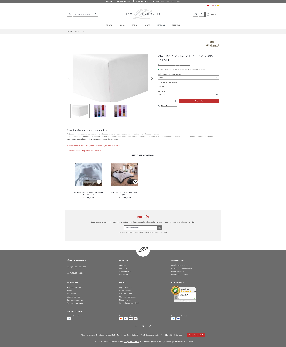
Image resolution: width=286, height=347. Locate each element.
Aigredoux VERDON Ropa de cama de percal (125, 193)
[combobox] (83, 14)
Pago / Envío (124, 268)
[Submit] (159, 227)
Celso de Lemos (125, 294)
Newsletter (123, 274)
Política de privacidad (136, 232)
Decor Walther (125, 290)
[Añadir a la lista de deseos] (99, 182)
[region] (110, 86)
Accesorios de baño (75, 303)
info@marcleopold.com (76, 267)
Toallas (70, 290)
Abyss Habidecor (126, 287)
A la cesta (199, 101)
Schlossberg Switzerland (129, 303)
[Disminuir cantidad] (160, 101)
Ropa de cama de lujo (75, 287)
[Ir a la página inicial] (143, 14)
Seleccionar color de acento (169, 74)
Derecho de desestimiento (181, 268)
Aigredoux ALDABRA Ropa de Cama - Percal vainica (88, 193)
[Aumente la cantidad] (175, 101)
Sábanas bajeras (73, 297)
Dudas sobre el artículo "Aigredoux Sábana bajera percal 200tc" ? (94, 146)
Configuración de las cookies (173, 335)
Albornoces (71, 294)
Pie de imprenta (177, 271)
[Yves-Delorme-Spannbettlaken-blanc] (110, 78)
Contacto (122, 265)
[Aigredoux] (212, 44)
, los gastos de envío (131, 342)
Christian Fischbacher (127, 297)
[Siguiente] (152, 78)
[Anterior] (68, 78)
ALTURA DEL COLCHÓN (167, 83)
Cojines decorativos (75, 300)
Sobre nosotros (125, 271)
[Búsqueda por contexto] (69, 14)
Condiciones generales (180, 265)
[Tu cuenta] (202, 14)
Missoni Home (125, 300)
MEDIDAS (162, 91)
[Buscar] (95, 14)
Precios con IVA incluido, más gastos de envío (174, 65)
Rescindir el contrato (196, 335)
